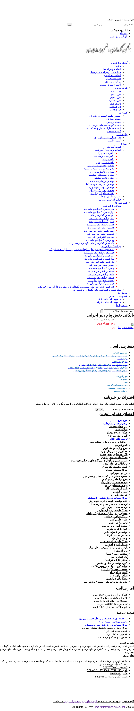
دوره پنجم (115, 103)
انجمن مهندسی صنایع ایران (113, 621)
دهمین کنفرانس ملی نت (101, 218)
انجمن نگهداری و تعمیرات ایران (80, 701)
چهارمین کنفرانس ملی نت (100, 240)
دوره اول (116, 90)
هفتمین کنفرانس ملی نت (101, 227)
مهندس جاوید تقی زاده (102, 171)
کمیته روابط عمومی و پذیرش (105, 115)
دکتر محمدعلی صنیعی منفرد (99, 168)
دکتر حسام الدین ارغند (102, 193)
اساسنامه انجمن (112, 75)
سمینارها (122, 292)
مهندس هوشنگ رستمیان (101, 174)
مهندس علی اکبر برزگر (101, 190)
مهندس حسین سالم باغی (100, 165)
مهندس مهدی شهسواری (101, 187)
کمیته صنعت (114, 131)
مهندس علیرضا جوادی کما (100, 184)
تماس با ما (121, 305)
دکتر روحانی (107, 159)
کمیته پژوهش (113, 122)
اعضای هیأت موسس (110, 84)
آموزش (123, 143)
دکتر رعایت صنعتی (104, 177)
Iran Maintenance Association (110, 706)
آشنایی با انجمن (119, 62)
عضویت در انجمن (118, 296)
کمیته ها (123, 112)
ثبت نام (123, 33)
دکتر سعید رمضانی (104, 156)
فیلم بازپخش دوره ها (110, 199)
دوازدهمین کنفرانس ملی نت (99, 212)
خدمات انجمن (113, 78)
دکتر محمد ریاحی (105, 162)
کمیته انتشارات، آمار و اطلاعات (104, 128)
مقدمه (117, 66)
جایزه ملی (122, 134)
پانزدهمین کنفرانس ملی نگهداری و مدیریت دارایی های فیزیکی (81, 249)
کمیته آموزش (113, 118)
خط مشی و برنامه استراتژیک (105, 72)
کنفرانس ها (121, 202)
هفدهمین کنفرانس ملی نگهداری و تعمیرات (91, 243)
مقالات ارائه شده (112, 205)
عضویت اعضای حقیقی (108, 299)
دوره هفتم (115, 109)
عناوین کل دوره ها (111, 196)
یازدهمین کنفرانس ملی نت (100, 215)
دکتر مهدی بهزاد (105, 153)
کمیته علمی (114, 140)
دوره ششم (115, 106)
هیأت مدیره (121, 87)
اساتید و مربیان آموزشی (108, 150)
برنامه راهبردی (113, 81)
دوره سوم (115, 97)
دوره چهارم (115, 100)
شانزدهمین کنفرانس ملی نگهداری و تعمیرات (97, 289)
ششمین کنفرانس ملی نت (100, 233)
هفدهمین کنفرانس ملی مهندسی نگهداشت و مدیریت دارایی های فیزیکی (76, 286)
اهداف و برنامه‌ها (112, 69)
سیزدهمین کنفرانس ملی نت (99, 209)
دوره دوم (116, 94)
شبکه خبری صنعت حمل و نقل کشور (102, 618)
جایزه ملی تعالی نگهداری (107, 137)
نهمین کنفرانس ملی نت (101, 221)
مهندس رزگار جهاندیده (102, 181)
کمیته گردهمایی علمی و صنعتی (104, 125)
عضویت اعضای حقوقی (108, 302)
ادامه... (112, 328)
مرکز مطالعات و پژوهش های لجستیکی (106, 624)
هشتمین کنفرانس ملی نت (100, 224)
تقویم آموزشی (113, 146)
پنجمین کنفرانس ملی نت (101, 237)
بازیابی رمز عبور (118, 36)
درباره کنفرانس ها (111, 246)
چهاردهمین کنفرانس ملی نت (99, 230)
